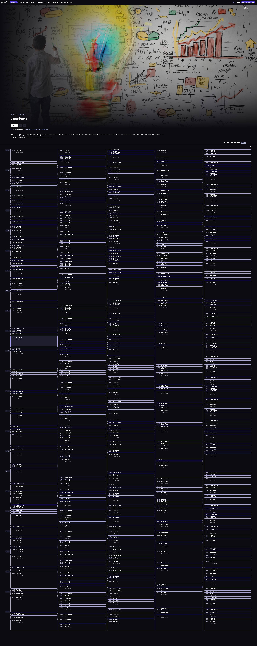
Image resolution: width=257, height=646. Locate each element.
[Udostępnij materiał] (24, 125)
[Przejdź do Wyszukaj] (234, 2)
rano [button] (231, 142)
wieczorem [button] (237, 142)
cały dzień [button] (243, 142)
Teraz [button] (228, 142)
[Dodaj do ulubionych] (20, 125)
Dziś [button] (224, 142)
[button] (250, 147)
